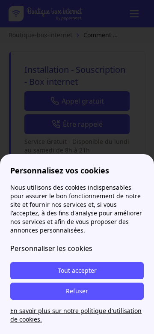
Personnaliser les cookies (51, 248)
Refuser (77, 291)
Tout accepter (77, 270)
